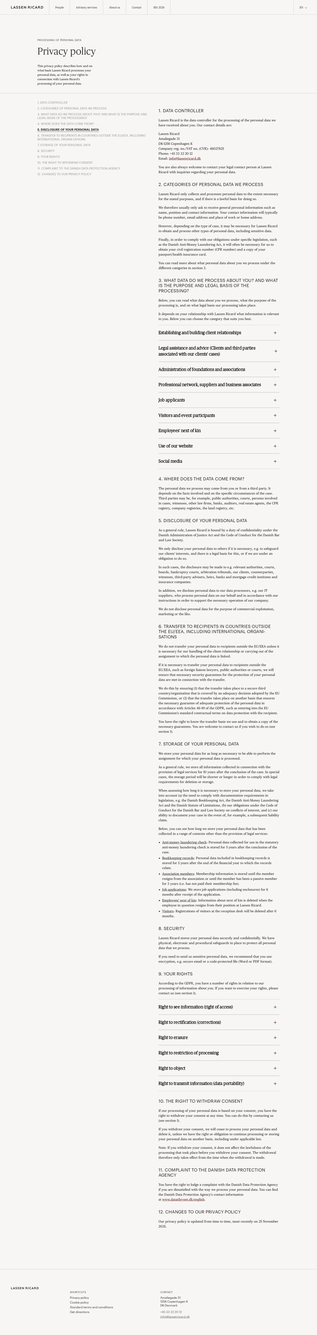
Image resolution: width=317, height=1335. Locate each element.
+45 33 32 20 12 (171, 1312)
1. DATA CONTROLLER (52, 102)
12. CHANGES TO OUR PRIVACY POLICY (64, 174)
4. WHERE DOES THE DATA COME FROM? (65, 123)
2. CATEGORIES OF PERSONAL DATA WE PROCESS (72, 108)
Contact (136, 7)
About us (114, 7)
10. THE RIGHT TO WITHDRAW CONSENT (65, 162)
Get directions (80, 1312)
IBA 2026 (158, 7)
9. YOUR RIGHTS (48, 156)
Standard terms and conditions (91, 1307)
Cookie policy (79, 1302)
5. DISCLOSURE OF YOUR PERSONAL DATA (68, 129)
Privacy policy (79, 1297)
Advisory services (86, 7)
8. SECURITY (46, 151)
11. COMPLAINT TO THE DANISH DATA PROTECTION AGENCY (78, 168)
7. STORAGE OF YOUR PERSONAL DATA (64, 145)
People (59, 7)
